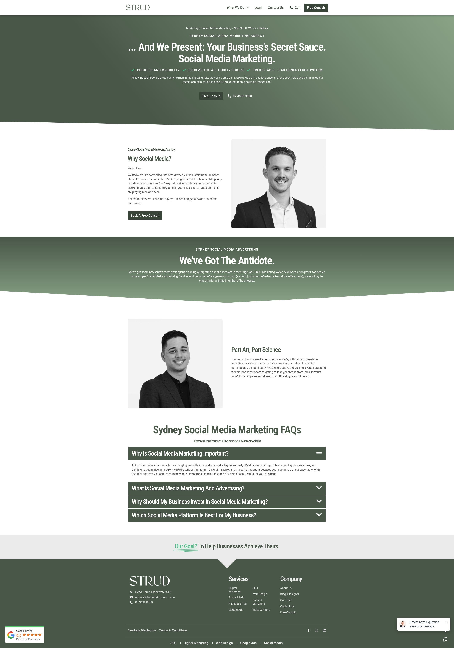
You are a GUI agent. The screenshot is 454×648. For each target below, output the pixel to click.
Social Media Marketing (216, 28)
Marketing (192, 28)
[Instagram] (316, 630)
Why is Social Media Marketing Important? (180, 453)
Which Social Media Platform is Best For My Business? (194, 515)
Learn (258, 7)
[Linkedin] (324, 630)
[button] (227, 453)
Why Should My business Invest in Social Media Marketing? (200, 501)
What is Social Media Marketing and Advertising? (188, 488)
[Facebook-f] (308, 630)
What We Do (235, 7)
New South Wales (245, 28)
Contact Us (276, 7)
